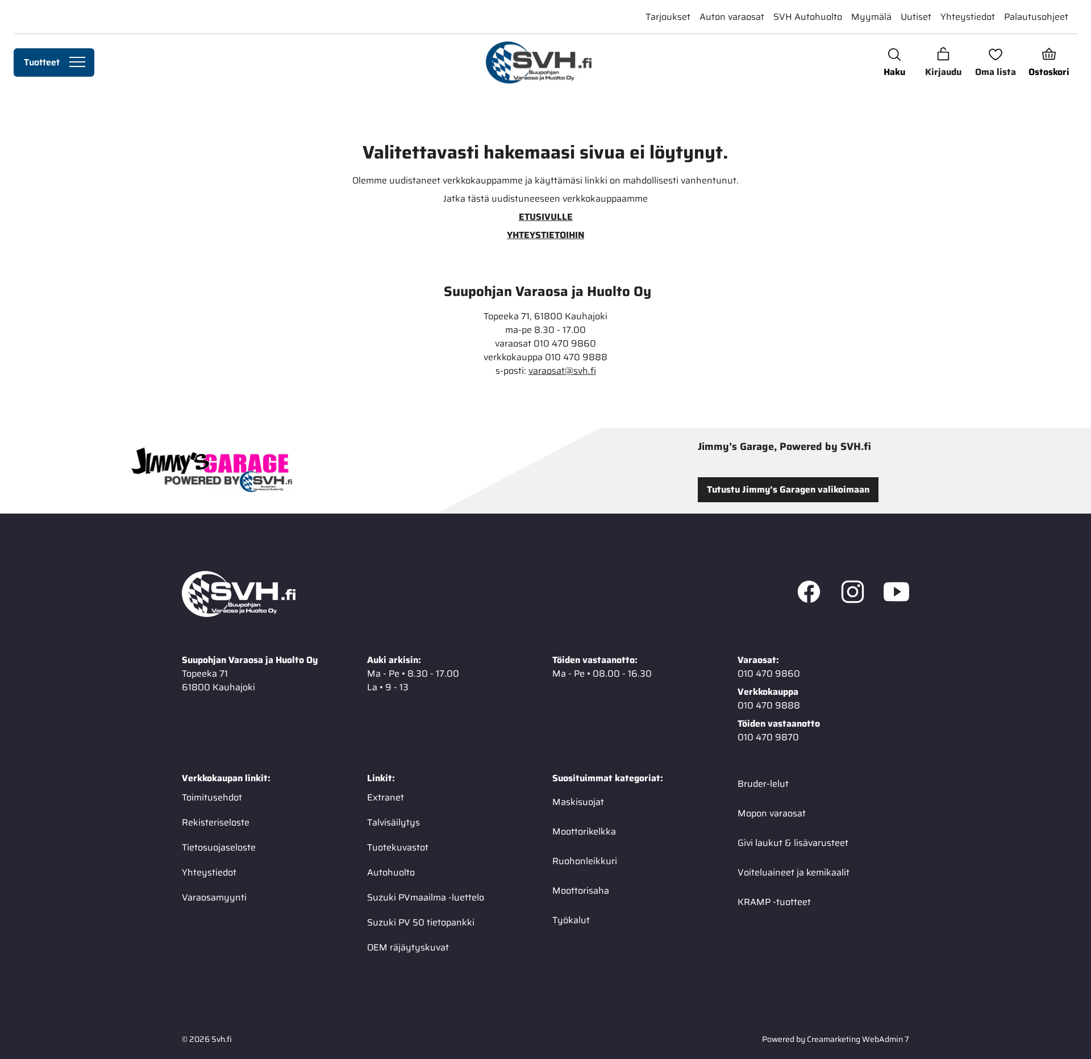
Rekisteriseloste (215, 822)
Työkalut (571, 920)
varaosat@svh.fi (562, 371)
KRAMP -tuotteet (774, 902)
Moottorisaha (580, 890)
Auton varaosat (731, 17)
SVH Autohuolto (807, 17)
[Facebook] (809, 594)
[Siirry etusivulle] (538, 62)
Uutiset (916, 17)
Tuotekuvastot (397, 847)
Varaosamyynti (214, 897)
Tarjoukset (668, 17)
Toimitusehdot (212, 797)
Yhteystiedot (967, 17)
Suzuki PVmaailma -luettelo (425, 897)
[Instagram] (852, 594)
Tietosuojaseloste (219, 847)
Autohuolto (391, 872)
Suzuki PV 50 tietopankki (420, 922)
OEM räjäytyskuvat (408, 947)
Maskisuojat (578, 802)
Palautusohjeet (1036, 17)
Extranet (385, 797)
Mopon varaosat (772, 813)
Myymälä (871, 17)
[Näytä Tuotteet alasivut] (77, 62)
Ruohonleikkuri (584, 861)
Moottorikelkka (584, 831)
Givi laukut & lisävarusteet (793, 843)
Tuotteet (42, 62)
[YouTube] (896, 594)
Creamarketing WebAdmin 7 (858, 1039)
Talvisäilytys (393, 822)
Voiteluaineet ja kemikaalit (794, 872)
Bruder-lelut (763, 784)
